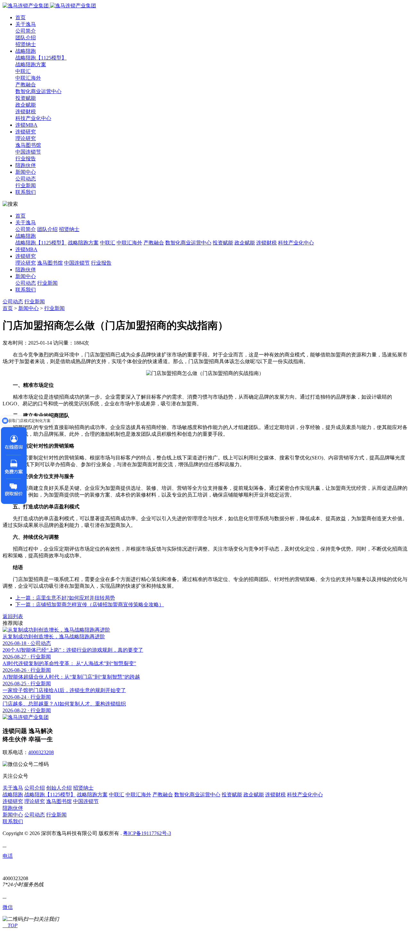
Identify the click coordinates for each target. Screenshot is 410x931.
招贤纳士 (25, 44)
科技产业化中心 (33, 118)
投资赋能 (25, 98)
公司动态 (25, 178)
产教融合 (25, 84)
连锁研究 (25, 131)
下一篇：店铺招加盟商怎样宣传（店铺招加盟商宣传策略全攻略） (89, 604)
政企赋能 (25, 104)
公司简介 (25, 31)
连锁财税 (25, 111)
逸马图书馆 (28, 145)
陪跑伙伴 (25, 165)
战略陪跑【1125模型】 (41, 57)
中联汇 (23, 71)
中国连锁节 (28, 152)
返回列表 (13, 616)
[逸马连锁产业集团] (49, 5)
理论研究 (25, 138)
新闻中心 (25, 172)
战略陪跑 (25, 51)
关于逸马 (25, 24)
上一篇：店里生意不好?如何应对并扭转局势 (65, 598)
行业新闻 (25, 185)
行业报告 (25, 158)
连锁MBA (26, 125)
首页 (20, 17)
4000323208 (41, 752)
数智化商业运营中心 (38, 91)
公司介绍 (34, 788)
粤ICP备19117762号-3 (147, 833)
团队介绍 (25, 37)
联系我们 (25, 192)
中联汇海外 (28, 78)
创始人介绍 (59, 788)
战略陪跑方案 (30, 64)
